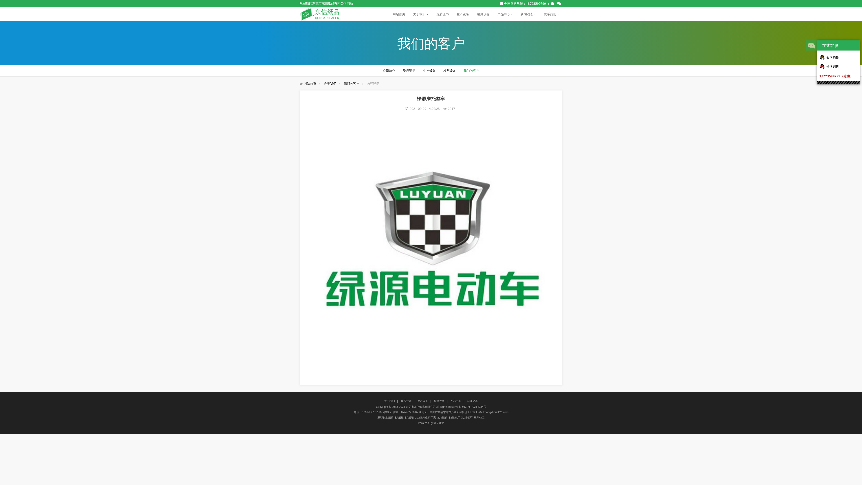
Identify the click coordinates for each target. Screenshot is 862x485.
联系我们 (550, 14)
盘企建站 (438, 423)
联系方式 (406, 401)
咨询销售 (832, 57)
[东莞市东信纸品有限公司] (320, 14)
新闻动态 (527, 14)
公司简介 (389, 70)
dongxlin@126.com (496, 412)
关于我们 (420, 14)
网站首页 (399, 14)
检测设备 (483, 14)
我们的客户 (471, 70)
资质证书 (442, 14)
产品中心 (504, 14)
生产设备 (463, 14)
